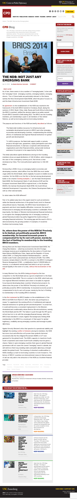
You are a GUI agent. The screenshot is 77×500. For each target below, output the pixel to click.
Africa (22, 364)
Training (43, 16)
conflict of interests (24, 331)
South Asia (28, 364)
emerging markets (19, 367)
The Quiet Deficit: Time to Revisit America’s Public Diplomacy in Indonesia (64, 113)
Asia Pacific (16, 364)
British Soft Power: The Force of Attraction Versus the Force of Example (65, 127)
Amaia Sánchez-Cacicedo (20, 84)
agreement (8, 106)
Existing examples (23, 179)
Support (49, 16)
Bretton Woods (16, 369)
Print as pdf (7, 89)
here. (21, 37)
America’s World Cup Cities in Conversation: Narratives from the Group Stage (64, 98)
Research (31, 16)
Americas (9, 364)
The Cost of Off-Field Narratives (63, 151)
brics (41, 364)
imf (41, 367)
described (40, 123)
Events (37, 16)
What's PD (16, 16)
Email (59, 40)
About (54, 16)
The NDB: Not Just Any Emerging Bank (64, 169)
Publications (23, 16)
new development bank (32, 367)
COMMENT (33, 84)
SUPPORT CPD (69, 489)
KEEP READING (39, 407)
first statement (12, 297)
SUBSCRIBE (69, 11)
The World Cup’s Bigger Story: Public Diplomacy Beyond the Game (64, 140)
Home (4, 21)
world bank (35, 364)
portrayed (33, 273)
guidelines (60, 189)
